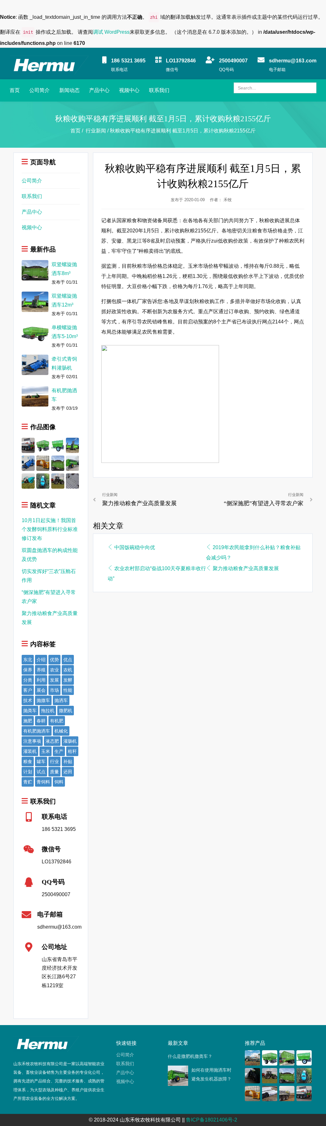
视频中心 (129, 90)
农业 (54, 669)
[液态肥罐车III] (28, 445)
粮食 (27, 761)
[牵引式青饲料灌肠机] (28, 462)
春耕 (41, 720)
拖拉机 (47, 710)
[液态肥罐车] (252, 1057)
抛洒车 (61, 700)
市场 (54, 690)
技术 (27, 700)
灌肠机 (70, 741)
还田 (67, 771)
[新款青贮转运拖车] (286, 1057)
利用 (41, 680)
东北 (27, 659)
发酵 (67, 680)
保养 (27, 669)
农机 (67, 669)
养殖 (41, 669)
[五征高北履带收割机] (28, 480)
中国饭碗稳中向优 (134, 547)
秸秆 (72, 751)
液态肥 (52, 741)
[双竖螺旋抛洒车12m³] (72, 445)
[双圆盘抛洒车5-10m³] (42, 445)
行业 (54, 761)
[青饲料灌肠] (72, 480)
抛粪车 (30, 710)
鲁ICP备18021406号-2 (211, 1119)
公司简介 (39, 90)
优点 (67, 659)
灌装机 (30, 751)
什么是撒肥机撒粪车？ (190, 1056)
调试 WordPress (111, 32)
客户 (27, 690)
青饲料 (43, 781)
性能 (67, 690)
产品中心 (99, 90)
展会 (41, 690)
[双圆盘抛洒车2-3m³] (57, 445)
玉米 (45, 751)
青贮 (27, 781)
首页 (15, 90)
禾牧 (227, 199)
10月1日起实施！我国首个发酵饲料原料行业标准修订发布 (50, 529)
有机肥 (56, 720)
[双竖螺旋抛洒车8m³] (57, 462)
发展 (54, 680)
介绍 (41, 659)
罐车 (41, 761)
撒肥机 (65, 710)
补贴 (67, 761)
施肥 (27, 720)
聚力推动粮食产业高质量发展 (246, 568)
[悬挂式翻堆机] (42, 462)
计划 (27, 771)
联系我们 (159, 90)
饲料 (58, 781)
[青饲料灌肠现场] (269, 1093)
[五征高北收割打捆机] (42, 480)
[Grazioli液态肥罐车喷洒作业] (286, 1093)
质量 (54, 771)
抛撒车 (43, 700)
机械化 (61, 730)
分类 (27, 680)
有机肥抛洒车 (36, 730)
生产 (58, 751)
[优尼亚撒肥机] (57, 480)
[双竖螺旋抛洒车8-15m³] (72, 462)
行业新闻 (96, 130)
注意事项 (32, 741)
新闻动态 (69, 90)
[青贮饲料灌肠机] (252, 1075)
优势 (54, 659)
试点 (41, 771)
